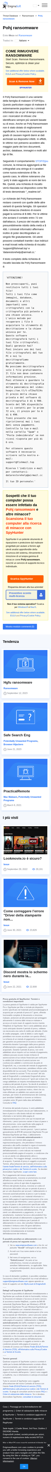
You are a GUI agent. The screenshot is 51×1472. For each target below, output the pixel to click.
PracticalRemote (17, 791)
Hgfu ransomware (18, 682)
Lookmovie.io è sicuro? (23, 858)
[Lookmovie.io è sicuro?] (25, 840)
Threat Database (10, 16)
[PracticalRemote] (25, 773)
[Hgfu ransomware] (25, 664)
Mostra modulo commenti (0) (20, 626)
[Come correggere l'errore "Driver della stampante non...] (25, 893)
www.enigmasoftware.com (26, 1245)
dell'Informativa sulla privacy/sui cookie (19, 1389)
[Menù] (44, 5)
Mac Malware (10, 797)
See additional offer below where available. (25, 71)
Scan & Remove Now (21, 81)
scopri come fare (30, 1172)
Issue (6, 864)
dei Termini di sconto (28, 1169)
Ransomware (28, 16)
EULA (8, 74)
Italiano (39, 5)
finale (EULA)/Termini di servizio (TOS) (25, 1386)
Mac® (33, 607)
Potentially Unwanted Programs (21, 741)
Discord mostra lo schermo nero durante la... (25, 974)
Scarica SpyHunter (21, 578)
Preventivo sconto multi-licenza (20, 595)
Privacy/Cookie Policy (26, 74)
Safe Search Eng (17, 735)
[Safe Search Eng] (25, 717)
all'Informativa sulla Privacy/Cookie (32, 1349)
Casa (5, 1407)
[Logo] (12, 5)
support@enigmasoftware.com (15, 1281)
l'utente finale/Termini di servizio (16, 1167)
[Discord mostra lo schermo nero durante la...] (25, 954)
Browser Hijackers (13, 744)
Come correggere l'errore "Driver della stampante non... (24, 915)
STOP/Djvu (41, 161)
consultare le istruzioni (32, 1397)
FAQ (14, 1103)
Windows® (23, 607)
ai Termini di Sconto (12, 1352)
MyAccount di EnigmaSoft (35, 1284)
